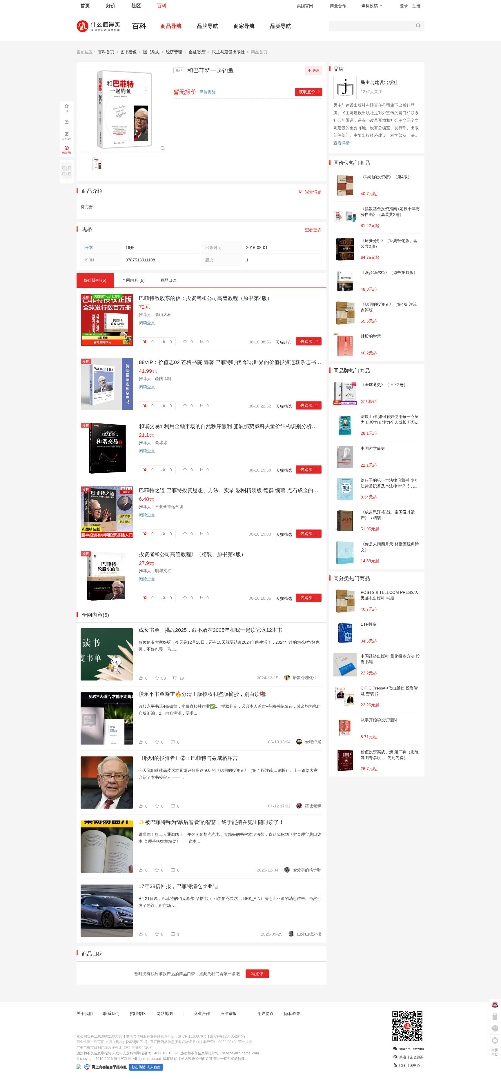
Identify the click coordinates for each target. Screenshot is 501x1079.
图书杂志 (151, 52)
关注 (316, 70)
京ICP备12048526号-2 (228, 1036)
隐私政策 (292, 1013)
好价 (110, 5)
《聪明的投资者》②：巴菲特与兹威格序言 (188, 758)
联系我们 (111, 1013)
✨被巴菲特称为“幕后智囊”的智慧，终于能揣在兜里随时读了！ (211, 822)
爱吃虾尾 (313, 741)
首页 (85, 5)
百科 (161, 5)
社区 (136, 5)
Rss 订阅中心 (409, 1065)
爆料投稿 (370, 5)
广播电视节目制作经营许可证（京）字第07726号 (115, 1047)
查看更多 (313, 230)
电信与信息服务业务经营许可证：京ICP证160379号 (166, 1036)
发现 (85, 298)
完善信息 (313, 191)
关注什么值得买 (411, 1057)
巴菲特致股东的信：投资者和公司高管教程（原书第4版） (205, 298)
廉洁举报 (228, 1013)
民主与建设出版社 (228, 52)
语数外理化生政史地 (307, 677)
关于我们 (85, 1013)
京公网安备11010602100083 (99, 1036)
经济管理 (174, 52)
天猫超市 (284, 342)
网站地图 (165, 1013)
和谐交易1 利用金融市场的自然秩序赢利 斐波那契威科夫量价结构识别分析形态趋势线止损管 (230, 426)
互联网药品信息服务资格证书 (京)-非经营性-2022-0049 (193, 1042)
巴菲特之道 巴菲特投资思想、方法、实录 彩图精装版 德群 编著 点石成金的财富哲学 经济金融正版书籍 (230, 490)
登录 (404, 5)
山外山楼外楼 (309, 933)
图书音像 (129, 52)
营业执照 (245, 1042)
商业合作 (338, 5)
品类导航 (280, 26)
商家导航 (244, 26)
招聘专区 (138, 1013)
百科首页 (106, 52)
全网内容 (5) (133, 280)
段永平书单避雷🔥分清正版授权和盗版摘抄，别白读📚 (202, 694)
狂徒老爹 (313, 805)
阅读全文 (147, 323)
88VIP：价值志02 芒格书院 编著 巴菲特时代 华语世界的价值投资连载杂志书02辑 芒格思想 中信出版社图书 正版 (230, 362)
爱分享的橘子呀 (307, 869)
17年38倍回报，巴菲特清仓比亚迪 (178, 886)
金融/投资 (197, 52)
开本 (89, 247)
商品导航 (171, 26)
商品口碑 (168, 280)
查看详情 (341, 143)
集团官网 (305, 5)
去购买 (309, 341)
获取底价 (310, 92)
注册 (416, 5)
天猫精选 (284, 406)
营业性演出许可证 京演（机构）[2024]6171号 (112, 1042)
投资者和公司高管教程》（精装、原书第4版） (192, 554)
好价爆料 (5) (95, 280)
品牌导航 (207, 26)
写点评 (257, 973)
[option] (98, 164)
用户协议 (265, 1013)
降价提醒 (207, 92)
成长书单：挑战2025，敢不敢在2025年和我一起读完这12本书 (210, 630)
